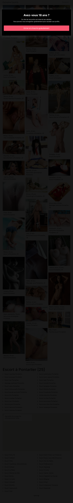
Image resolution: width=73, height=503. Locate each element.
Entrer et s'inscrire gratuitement (36, 28)
